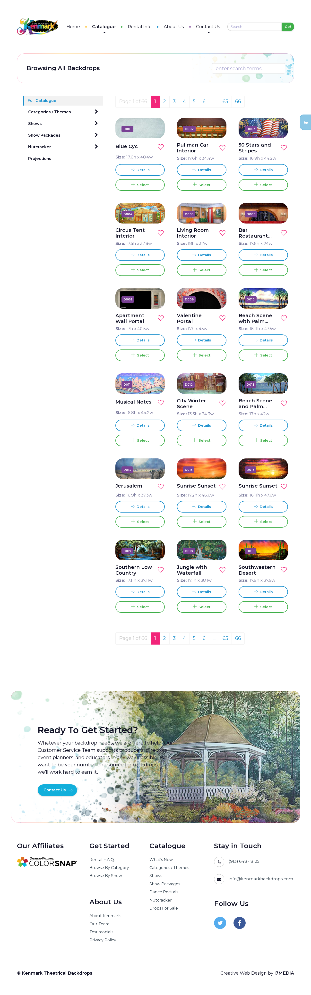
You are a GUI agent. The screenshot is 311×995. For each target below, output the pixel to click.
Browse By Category (109, 867)
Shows (35, 123)
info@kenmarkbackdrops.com (261, 878)
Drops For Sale (163, 908)
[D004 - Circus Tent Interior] (155, 214)
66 (238, 101)
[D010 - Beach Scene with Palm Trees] (279, 299)
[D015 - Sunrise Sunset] (217, 469)
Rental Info (140, 26)
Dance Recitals (163, 892)
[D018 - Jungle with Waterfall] (217, 550)
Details (142, 169)
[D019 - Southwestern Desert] (279, 550)
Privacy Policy (102, 940)
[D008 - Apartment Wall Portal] (155, 299)
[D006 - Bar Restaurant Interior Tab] (279, 214)
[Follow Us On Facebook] (239, 923)
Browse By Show (105, 875)
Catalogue (104, 26)
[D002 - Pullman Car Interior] (217, 128)
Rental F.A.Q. (102, 859)
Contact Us (208, 26)
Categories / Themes (49, 112)
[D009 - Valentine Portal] (217, 299)
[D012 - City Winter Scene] (217, 384)
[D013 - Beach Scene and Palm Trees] (279, 384)
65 (225, 101)
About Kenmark (105, 915)
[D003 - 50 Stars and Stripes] (279, 128)
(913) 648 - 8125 (244, 861)
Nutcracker (39, 147)
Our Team (99, 924)
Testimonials (101, 932)
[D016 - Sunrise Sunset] (279, 469)
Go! (288, 27)
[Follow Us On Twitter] (220, 923)
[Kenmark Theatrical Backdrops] (37, 26)
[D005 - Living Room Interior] (217, 214)
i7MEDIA (284, 973)
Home (73, 26)
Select (142, 184)
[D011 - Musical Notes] (155, 384)
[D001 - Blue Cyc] (155, 128)
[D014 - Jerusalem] (155, 469)
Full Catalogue (42, 100)
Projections (39, 158)
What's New (161, 859)
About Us (174, 26)
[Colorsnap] (47, 862)
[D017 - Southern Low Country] (155, 550)
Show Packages (44, 135)
